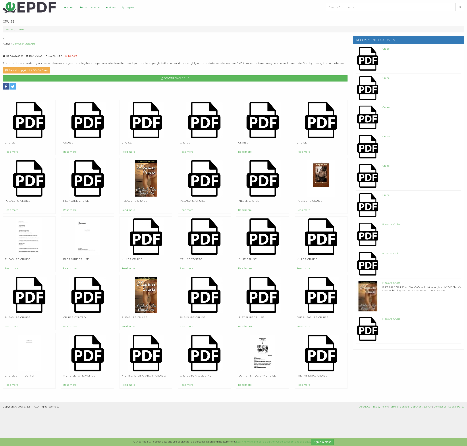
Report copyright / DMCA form (28, 70)
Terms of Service (399, 406)
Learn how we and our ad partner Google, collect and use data (273, 441)
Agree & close (322, 442)
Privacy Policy (380, 406)
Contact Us (439, 406)
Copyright (416, 406)
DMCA (428, 406)
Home (70, 7)
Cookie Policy (456, 406)
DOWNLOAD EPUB (176, 78)
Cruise (20, 29)
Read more (11, 151)
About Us (364, 406)
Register (129, 7)
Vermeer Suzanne (24, 43)
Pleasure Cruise (391, 224)
